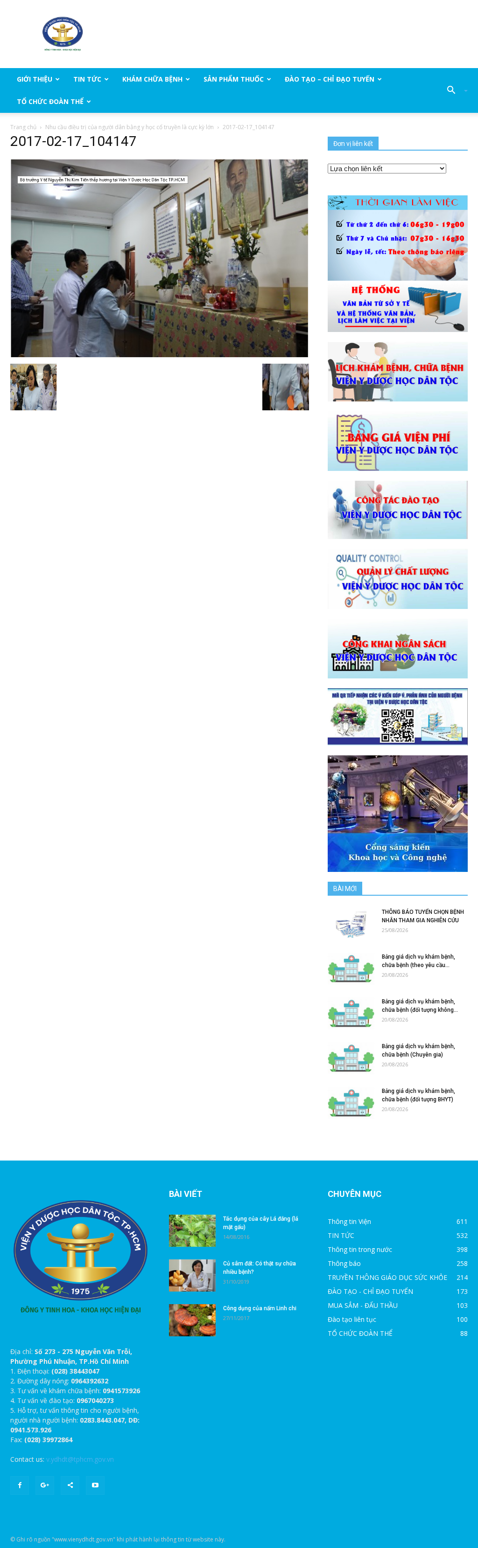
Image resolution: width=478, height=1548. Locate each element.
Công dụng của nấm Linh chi (259, 1308)
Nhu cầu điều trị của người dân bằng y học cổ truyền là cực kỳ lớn (129, 127)
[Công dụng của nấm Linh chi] (192, 1320)
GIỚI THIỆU (34, 79)
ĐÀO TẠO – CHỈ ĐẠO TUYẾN (329, 79)
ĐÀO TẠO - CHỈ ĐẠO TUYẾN (370, 1291)
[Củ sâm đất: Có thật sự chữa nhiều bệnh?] (192, 1275)
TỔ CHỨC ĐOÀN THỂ (50, 101)
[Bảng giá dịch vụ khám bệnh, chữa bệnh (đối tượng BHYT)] (351, 1103)
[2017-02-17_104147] (159, 258)
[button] (454, 90)
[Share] (70, 1485)
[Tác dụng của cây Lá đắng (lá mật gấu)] (192, 1231)
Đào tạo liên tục (352, 1319)
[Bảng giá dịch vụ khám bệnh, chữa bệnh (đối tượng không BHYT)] (351, 1013)
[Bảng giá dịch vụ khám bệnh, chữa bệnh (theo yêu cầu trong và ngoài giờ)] (351, 969)
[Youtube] (95, 1485)
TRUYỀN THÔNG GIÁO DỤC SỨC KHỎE (387, 1277)
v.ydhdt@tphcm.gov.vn (80, 1459)
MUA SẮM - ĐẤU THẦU (363, 1305)
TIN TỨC (87, 79)
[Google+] (44, 1485)
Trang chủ (23, 127)
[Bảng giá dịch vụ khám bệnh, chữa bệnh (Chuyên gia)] (351, 1058)
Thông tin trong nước (360, 1249)
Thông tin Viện (349, 1221)
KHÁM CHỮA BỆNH (152, 79)
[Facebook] (19, 1485)
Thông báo (344, 1263)
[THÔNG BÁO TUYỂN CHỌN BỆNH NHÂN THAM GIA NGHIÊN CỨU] (351, 924)
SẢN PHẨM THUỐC (234, 79)
